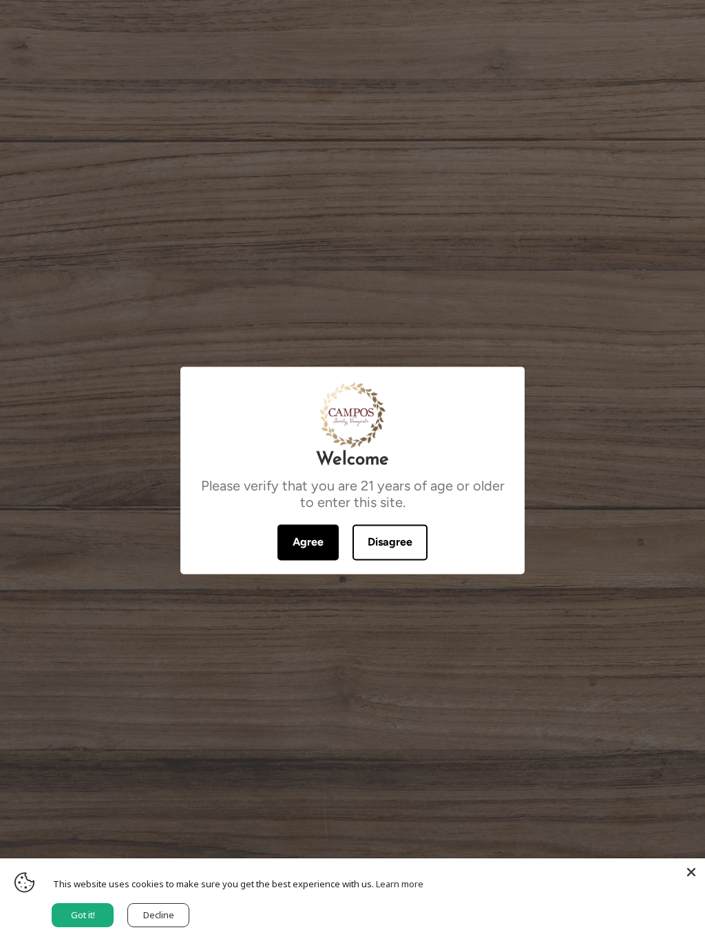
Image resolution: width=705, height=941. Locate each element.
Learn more (399, 884)
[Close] (691, 872)
